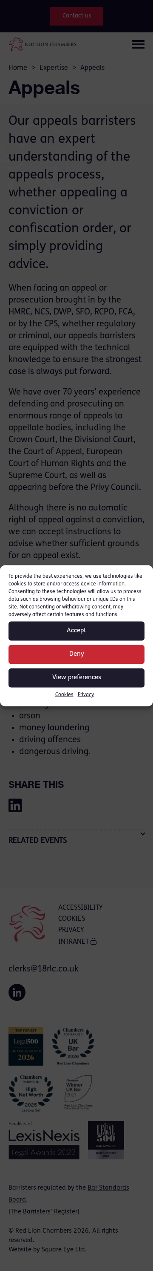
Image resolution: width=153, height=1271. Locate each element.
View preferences (76, 677)
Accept (76, 631)
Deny (76, 654)
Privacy (86, 694)
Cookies (64, 694)
